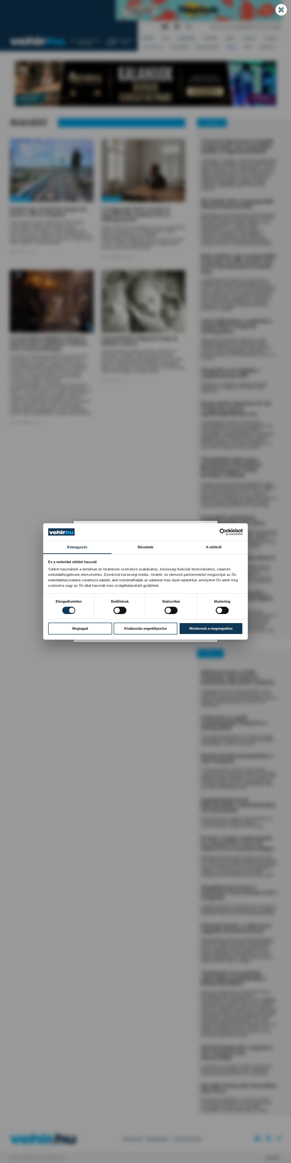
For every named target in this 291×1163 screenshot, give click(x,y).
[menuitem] (148, 38)
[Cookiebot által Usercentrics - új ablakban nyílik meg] (223, 532)
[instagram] (188, 27)
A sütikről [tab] (213, 547)
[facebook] (177, 27)
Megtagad (80, 628)
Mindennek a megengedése (211, 628)
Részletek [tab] (145, 547)
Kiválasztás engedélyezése (145, 628)
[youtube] (165, 27)
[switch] (119, 610)
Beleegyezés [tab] (77, 547)
